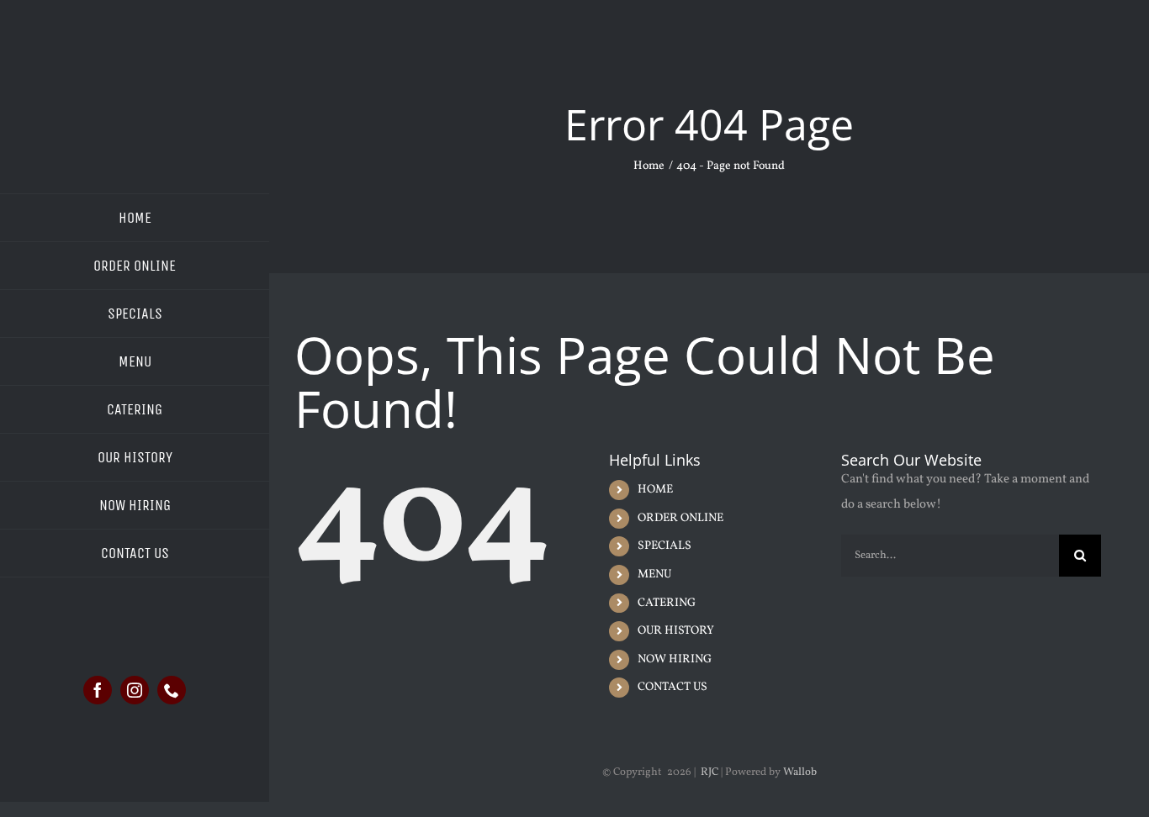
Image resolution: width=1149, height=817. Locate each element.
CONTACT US (672, 687)
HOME (655, 490)
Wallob (800, 772)
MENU (654, 574)
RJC (709, 772)
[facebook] (97, 690)
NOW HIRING (675, 659)
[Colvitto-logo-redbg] (134, 57)
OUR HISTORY (676, 631)
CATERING (667, 603)
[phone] (171, 690)
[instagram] (134, 690)
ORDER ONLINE (680, 518)
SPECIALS (664, 546)
